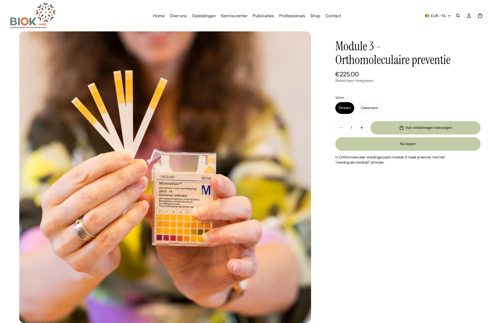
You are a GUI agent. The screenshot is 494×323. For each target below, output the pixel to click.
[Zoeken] (458, 15)
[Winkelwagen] (480, 15)
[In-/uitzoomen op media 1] (165, 177)
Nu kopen (408, 143)
